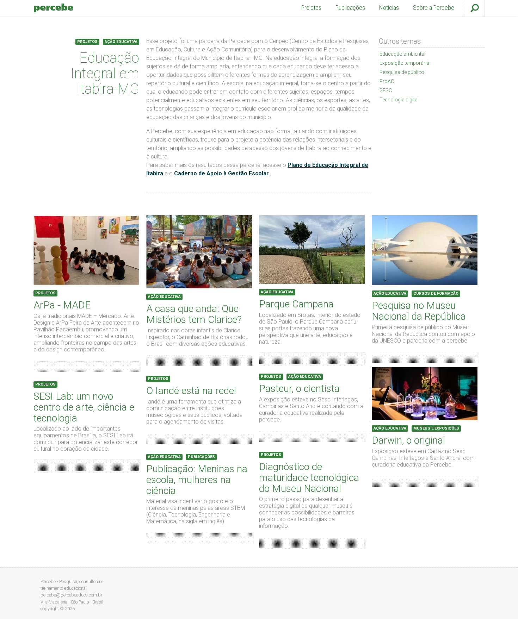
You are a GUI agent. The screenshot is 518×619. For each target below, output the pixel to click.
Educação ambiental (402, 54)
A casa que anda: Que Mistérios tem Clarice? (194, 314)
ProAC (387, 81)
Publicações (350, 8)
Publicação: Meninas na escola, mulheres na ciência (196, 479)
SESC (386, 90)
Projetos (311, 8)
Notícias (389, 8)
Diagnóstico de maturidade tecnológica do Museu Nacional (309, 477)
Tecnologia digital (399, 99)
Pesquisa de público (402, 72)
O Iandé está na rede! (191, 390)
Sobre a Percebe (433, 8)
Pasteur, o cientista (299, 388)
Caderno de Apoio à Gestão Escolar (221, 173)
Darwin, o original (408, 440)
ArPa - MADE (62, 305)
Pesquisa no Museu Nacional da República (419, 311)
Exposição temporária (404, 63)
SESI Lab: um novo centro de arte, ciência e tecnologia (83, 407)
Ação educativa (121, 41)
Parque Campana (296, 304)
